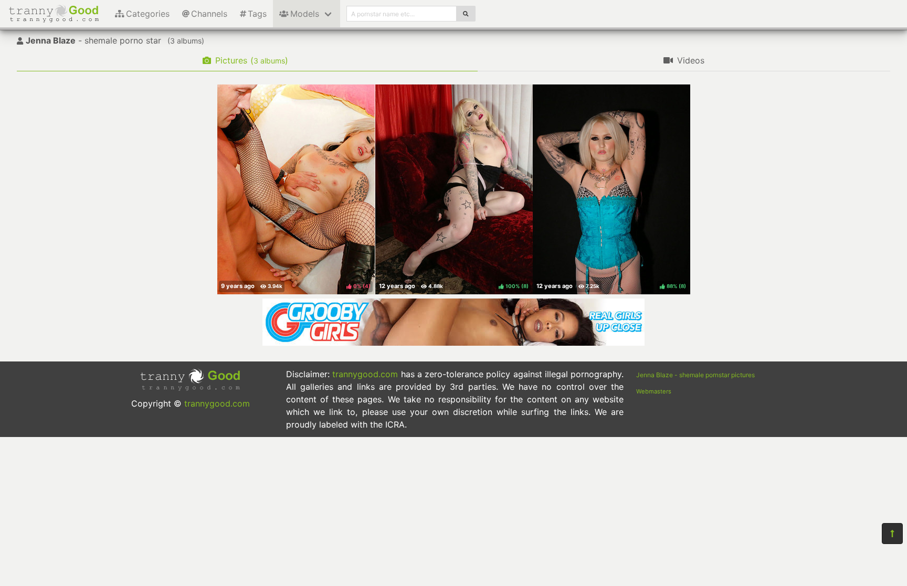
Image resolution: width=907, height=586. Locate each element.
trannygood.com (217, 403)
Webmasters (653, 391)
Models (304, 13)
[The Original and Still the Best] (453, 342)
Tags (257, 13)
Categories (148, 13)
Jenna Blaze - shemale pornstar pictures (695, 375)
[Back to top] (892, 533)
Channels (209, 13)
